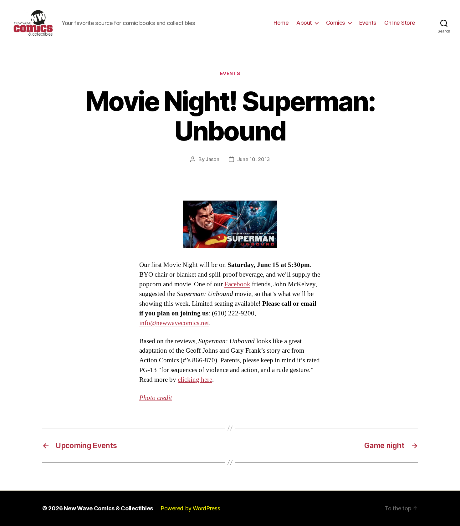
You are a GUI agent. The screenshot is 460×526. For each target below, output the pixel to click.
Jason (212, 159)
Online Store (399, 22)
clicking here (195, 379)
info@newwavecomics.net (174, 323)
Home (281, 22)
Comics (335, 22)
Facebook (237, 284)
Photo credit (155, 398)
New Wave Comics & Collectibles (108, 508)
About (304, 22)
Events (367, 22)
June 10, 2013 (253, 159)
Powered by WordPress (190, 508)
